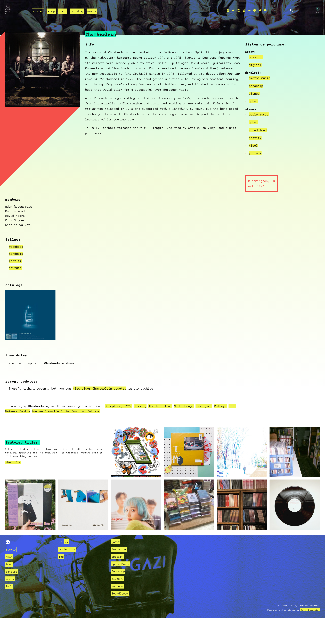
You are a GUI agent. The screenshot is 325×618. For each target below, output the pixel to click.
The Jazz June (160, 406)
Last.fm (15, 261)
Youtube (15, 268)
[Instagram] (243, 10)
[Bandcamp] (233, 10)
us (60, 542)
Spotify (117, 556)
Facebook (16, 247)
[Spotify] (254, 10)
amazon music (259, 78)
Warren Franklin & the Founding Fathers (66, 411)
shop (51, 11)
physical (256, 57)
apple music (258, 114)
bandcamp (256, 86)
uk (66, 542)
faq (61, 556)
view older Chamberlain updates (99, 388)
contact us (67, 549)
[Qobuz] (238, 10)
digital (255, 65)
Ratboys (220, 406)
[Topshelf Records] (8, 543)
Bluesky (117, 579)
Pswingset (204, 406)
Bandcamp (16, 254)
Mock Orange (183, 406)
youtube (255, 153)
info (9, 586)
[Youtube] (265, 10)
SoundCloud (119, 593)
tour (62, 11)
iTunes (254, 93)
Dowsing (140, 406)
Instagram (118, 549)
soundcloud (258, 130)
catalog (77, 11)
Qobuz (115, 542)
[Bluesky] (259, 10)
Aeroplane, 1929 (118, 406)
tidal (253, 145)
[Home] (17, 10)
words (91, 11)
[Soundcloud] (249, 10)
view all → (12, 462)
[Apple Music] (227, 10)
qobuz (253, 101)
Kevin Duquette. (310, 609)
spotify (255, 138)
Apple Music (120, 564)
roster (38, 11)
